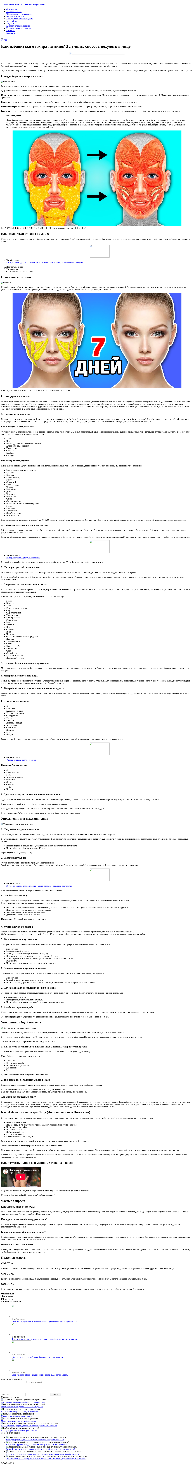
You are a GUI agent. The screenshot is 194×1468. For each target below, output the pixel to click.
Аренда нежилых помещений (19, 19)
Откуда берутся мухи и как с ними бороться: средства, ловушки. (35, 1440)
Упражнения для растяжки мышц (21, 760)
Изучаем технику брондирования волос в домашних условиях (29, 1426)
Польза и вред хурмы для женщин (16, 1416)
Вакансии (10, 30)
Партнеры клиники (15, 16)
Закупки (10, 23)
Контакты (10, 33)
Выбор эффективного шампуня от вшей (19, 1430)
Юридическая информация (18, 28)
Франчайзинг (12, 21)
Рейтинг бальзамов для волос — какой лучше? (22, 1407)
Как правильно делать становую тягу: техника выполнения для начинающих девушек (45, 262)
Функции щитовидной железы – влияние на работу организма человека (44, 1339)
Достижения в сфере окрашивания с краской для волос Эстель (40, 1375)
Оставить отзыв (13, 4)
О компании (11, 9)
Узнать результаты (35, 4)
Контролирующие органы (18, 26)
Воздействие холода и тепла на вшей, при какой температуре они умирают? (40, 1449)
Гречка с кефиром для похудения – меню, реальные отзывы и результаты (39, 886)
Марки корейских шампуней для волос (18, 1421)
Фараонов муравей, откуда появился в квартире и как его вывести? (36, 1444)
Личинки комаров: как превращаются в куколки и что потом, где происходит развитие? (46, 1459)
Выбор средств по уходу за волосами (23, 558)
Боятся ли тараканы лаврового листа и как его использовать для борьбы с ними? (42, 1454)
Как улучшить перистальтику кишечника (19, 1411)
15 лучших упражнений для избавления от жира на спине (38, 1357)
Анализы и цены (14, 11)
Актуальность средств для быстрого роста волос (23, 1402)
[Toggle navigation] (2, 38)
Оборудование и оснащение (19, 14)
